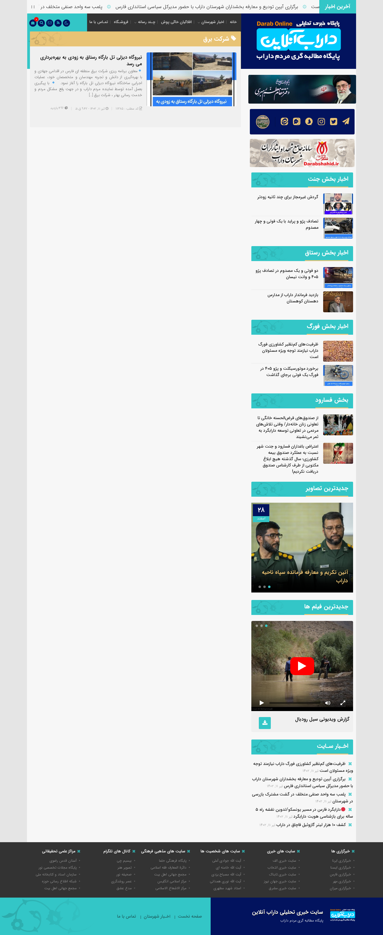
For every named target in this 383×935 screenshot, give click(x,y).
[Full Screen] (342, 703)
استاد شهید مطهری (227, 888)
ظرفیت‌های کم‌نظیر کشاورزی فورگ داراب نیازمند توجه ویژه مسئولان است (288, 350)
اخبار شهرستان (212, 22)
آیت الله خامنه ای (228, 867)
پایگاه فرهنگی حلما (172, 860)
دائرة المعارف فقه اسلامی (168, 867)
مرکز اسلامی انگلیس (171, 881)
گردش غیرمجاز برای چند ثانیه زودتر (287, 197)
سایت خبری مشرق (282, 888)
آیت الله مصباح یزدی (226, 874)
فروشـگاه (121, 22)
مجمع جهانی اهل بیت (170, 874)
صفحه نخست (190, 916)
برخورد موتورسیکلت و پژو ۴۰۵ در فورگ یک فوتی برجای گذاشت (289, 371)
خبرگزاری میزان (340, 888)
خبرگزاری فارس (340, 874)
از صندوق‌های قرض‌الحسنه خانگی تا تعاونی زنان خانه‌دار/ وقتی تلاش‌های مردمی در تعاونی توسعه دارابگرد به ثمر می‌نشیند (287, 427)
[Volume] (327, 703)
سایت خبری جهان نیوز (280, 881)
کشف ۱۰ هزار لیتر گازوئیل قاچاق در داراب (311, 825)
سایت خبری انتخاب (282, 867)
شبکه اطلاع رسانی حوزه (59, 881)
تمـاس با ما (98, 22)
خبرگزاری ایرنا (341, 860)
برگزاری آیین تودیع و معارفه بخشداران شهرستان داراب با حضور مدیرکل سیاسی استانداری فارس (222, 6)
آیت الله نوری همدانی (225, 881)
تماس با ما (126, 916)
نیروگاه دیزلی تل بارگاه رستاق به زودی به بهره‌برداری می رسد (91, 61)
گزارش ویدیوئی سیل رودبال (322, 719)
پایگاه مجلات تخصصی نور (58, 867)
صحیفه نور (124, 874)
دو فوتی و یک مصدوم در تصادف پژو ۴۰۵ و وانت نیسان (287, 273)
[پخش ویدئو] (302, 666)
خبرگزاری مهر (342, 881)
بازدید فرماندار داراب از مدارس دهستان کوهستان (293, 298)
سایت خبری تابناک (282, 874)
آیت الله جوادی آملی (226, 860)
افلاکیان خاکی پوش (176, 22)
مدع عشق (124, 888)
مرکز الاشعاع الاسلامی (170, 888)
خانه (233, 22)
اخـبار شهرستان (157, 916)
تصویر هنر (125, 867)
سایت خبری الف (284, 860)
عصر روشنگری (121, 881)
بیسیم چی (124, 860)
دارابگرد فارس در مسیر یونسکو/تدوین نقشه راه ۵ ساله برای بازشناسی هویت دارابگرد (304, 813)
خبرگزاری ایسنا (340, 867)
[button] (269, 587)
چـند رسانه (146, 22)
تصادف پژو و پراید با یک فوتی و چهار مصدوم (286, 224)
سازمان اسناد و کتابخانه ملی (56, 874)
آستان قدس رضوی (63, 860)
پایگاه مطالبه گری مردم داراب (301, 920)
